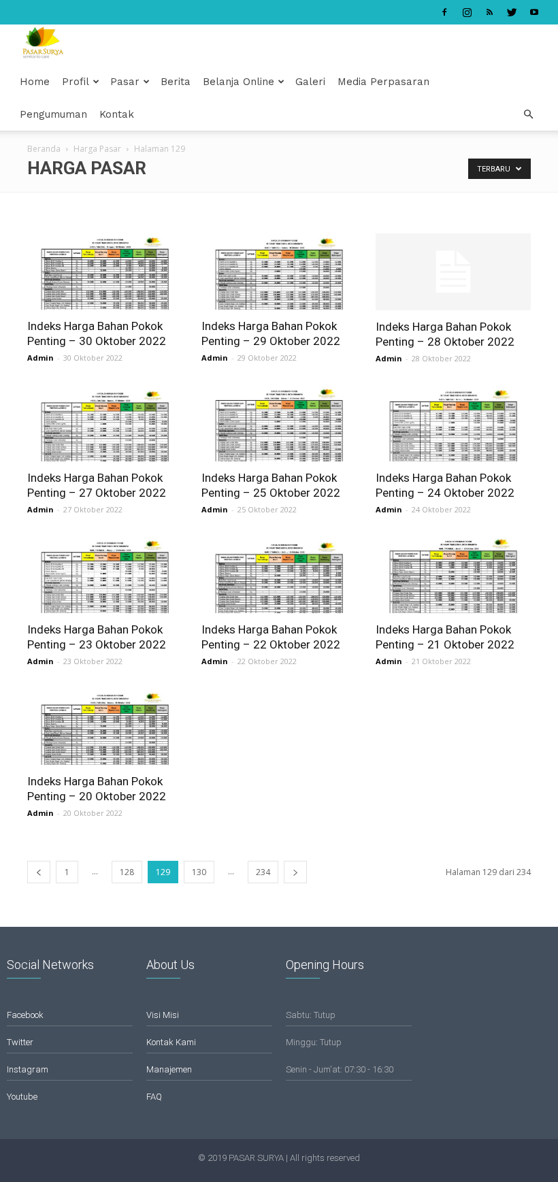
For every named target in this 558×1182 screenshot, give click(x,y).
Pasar (125, 82)
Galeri (310, 82)
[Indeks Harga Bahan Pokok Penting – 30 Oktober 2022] (104, 271)
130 (199, 872)
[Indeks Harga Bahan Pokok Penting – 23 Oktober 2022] (104, 575)
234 (263, 872)
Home (35, 82)
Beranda (44, 148)
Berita (176, 82)
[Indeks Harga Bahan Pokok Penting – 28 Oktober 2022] (453, 271)
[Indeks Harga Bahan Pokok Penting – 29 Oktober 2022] (279, 271)
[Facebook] (444, 12)
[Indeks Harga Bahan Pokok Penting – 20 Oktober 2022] (104, 727)
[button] (528, 114)
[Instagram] (467, 12)
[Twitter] (512, 12)
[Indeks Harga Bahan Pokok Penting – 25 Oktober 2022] (279, 424)
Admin (40, 357)
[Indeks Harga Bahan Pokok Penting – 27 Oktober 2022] (104, 424)
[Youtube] (534, 12)
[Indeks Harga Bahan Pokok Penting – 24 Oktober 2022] (453, 424)
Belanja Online (238, 82)
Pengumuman (53, 114)
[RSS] (489, 12)
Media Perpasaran (383, 82)
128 (127, 872)
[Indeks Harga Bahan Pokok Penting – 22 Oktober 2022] (279, 575)
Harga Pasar (97, 148)
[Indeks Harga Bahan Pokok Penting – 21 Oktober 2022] (453, 575)
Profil (75, 82)
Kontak (116, 114)
